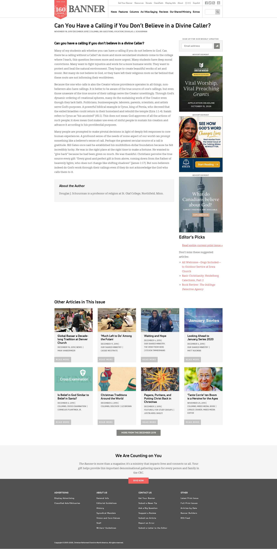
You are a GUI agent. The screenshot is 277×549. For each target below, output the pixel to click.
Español (196, 3)
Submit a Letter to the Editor (152, 528)
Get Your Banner (125, 3)
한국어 (188, 3)
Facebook (206, 3)
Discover (114, 406)
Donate (149, 3)
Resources (139, 3)
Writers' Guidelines (106, 528)
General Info (103, 498)
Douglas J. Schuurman (136, 32)
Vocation (118, 32)
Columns (134, 12)
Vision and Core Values (108, 518)
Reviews (163, 12)
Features (123, 12)
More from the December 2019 (138, 433)
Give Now (138, 481)
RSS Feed (185, 518)
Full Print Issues (189, 503)
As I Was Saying (149, 12)
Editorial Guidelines (107, 503)
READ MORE (63, 360)
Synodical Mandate (106, 513)
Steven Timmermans (155, 351)
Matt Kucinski (194, 351)
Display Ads (170, 3)
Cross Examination (76, 406)
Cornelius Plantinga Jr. (69, 410)
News (79, 347)
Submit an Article (147, 518)
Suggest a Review (147, 513)
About (180, 3)
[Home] (94, 8)
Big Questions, (107, 32)
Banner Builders (189, 513)
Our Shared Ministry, (154, 344)
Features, (149, 410)
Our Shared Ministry (180, 12)
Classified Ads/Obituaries (67, 503)
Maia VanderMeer (66, 351)
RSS (213, 3)
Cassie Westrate (109, 351)
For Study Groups (164, 410)
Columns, (95, 32)
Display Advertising (64, 498)
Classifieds (158, 3)
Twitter (210, 3)
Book (212, 406)
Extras (196, 12)
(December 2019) (80, 32)
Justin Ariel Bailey (153, 413)
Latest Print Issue (189, 498)
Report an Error (146, 523)
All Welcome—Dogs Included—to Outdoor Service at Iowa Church (201, 267)
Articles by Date (189, 508)
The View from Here (154, 347)
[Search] (217, 11)
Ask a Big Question (148, 508)
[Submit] (217, 46)
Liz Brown (126, 406)
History (100, 508)
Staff (99, 523)
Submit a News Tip (147, 503)
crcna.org (218, 2)
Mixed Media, (203, 406)
